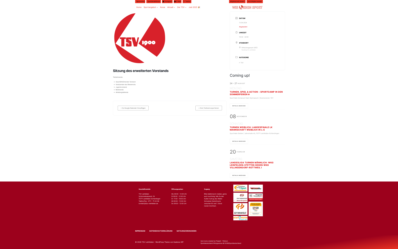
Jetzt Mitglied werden (255, 1)
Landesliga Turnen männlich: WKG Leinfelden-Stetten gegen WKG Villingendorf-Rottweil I (252, 165)
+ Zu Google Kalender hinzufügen (133, 108)
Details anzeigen (239, 105)
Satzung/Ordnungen (186, 231)
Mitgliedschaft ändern (237, 1)
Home (138, 7)
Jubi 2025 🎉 (194, 7)
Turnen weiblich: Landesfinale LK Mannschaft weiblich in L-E (251, 128)
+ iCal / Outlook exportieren (208, 108)
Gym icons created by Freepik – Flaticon (214, 241)
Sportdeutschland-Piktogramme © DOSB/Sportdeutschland (221, 243)
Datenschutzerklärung (162, 231)
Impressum (142, 231)
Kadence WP (178, 242)
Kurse (162, 7)
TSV (242, 63)
